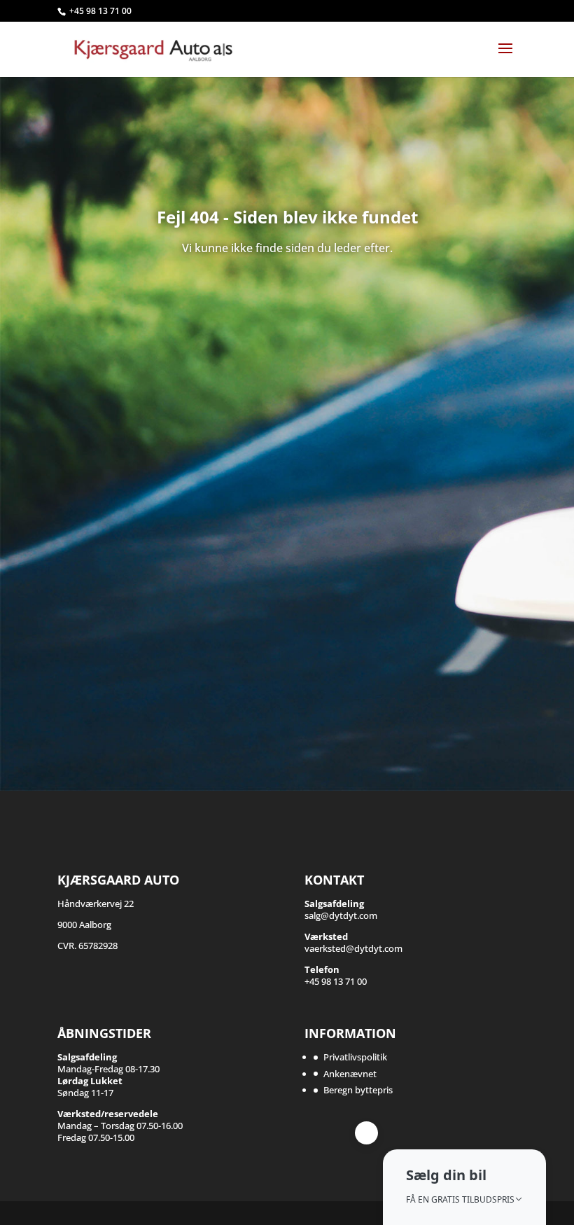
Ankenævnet (350, 1073)
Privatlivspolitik (355, 1057)
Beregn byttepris (358, 1090)
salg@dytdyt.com (340, 909)
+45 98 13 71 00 (100, 11)
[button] (464, 1187)
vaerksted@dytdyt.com (353, 942)
